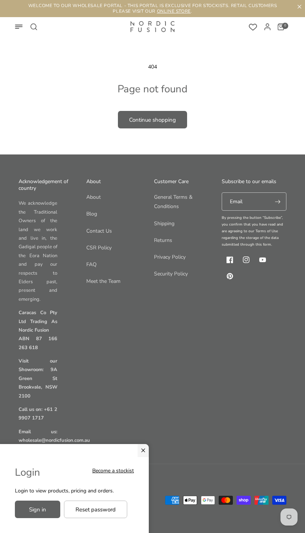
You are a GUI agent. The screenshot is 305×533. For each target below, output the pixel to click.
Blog (91, 213)
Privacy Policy (170, 257)
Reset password (96, 509)
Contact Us (99, 230)
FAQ (91, 264)
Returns (163, 240)
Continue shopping (152, 120)
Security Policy (171, 273)
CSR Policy (99, 247)
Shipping (164, 223)
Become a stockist (113, 470)
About (93, 197)
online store (174, 11)
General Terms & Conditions (173, 202)
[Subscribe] (277, 201)
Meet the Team (103, 281)
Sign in (37, 509)
